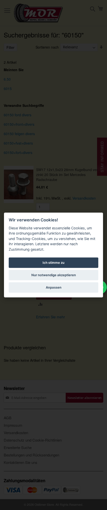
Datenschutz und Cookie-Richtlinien (33, 440)
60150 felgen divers (19, 133)
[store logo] (38, 13)
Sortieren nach (47, 46)
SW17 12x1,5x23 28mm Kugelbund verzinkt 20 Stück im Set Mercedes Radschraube (67, 174)
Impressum (13, 425)
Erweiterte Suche (18, 447)
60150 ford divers (17, 114)
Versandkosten (84, 198)
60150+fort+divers (18, 152)
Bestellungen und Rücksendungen (31, 454)
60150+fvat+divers (18, 143)
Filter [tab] (10, 47)
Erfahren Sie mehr (50, 316)
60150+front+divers (19, 124)
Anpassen (53, 287)
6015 (8, 88)
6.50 (7, 79)
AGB (7, 417)
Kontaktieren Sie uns (20, 462)
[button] (40, 304)
